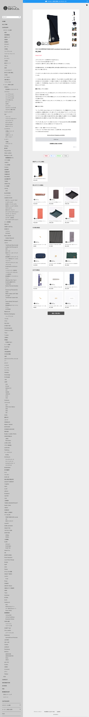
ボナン (5, 671)
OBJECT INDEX (8, 574)
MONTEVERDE (8, 555)
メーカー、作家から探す (8, 84)
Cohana (6, 167)
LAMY (5, 381)
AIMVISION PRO (9, 656)
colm (5, 498)
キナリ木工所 (7, 514)
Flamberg (6, 450)
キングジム (6, 370)
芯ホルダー (6, 44)
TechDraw (8, 284)
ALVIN (5, 541)
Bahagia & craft (8, 155)
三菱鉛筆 (6, 500)
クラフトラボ (7, 402)
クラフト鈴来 (7, 160)
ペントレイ (8, 133)
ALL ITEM (4, 24)
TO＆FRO (6, 484)
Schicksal (6, 595)
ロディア (6, 363)
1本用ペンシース (9, 135)
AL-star (7, 386)
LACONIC (6, 639)
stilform (6, 491)
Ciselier (6, 644)
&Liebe (6, 562)
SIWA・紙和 (7, 621)
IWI (5, 552)
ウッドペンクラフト (8, 112)
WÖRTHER (7, 532)
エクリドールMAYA (10, 217)
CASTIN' (6, 495)
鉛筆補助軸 (7, 34)
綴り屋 (5, 148)
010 (6, 412)
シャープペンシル (8, 51)
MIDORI (6, 349)
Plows (5, 581)
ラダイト (6, 242)
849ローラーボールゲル (11, 204)
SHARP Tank (7, 628)
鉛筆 (5, 32)
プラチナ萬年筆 (7, 445)
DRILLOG (6, 224)
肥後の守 (6, 417)
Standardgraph (8, 328)
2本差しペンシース (10, 131)
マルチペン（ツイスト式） (11, 107)
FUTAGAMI (7, 377)
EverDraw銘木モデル (10, 282)
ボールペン (6, 58)
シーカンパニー (7, 195)
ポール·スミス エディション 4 (12, 211)
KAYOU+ (6, 651)
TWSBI (6, 181)
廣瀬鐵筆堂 (7, 612)
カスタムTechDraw (10, 617)
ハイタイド (6, 365)
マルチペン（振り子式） (10, 109)
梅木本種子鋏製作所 (9, 479)
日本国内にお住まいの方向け (56, 143)
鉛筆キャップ (7, 37)
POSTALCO (7, 457)
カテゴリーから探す (7, 30)
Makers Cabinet (8, 424)
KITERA (6, 597)
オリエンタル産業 (8, 571)
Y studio (6, 335)
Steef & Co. (7, 550)
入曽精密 (6, 539)
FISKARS (6, 372)
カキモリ (6, 576)
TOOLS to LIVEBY (8, 330)
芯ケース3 (8, 251)
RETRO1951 (7, 426)
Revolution (8, 440)
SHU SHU (6, 323)
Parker (6, 569)
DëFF (5, 564)
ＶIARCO (6, 162)
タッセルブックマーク (10, 463)
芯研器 (6, 49)
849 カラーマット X (10, 209)
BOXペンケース (9, 126)
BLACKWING (7, 193)
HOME (3, 21)
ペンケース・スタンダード (11, 118)
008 (7, 408)
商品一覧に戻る (56, 313)
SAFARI (7, 392)
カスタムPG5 (8, 615)
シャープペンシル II (10, 96)
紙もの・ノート (7, 63)
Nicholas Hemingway (9, 313)
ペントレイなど (7, 82)
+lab (5, 379)
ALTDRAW (8, 309)
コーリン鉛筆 (7, 344)
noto (7, 397)
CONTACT (5, 679)
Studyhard (7, 635)
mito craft (6, 642)
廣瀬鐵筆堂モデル (10, 157)
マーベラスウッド (8, 452)
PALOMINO (7, 176)
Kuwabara (6, 493)
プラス (5, 321)
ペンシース (8, 116)
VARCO (6, 507)
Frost (7, 578)
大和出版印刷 (7, 351)
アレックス (6, 367)
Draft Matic (8, 546)
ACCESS (4, 685)
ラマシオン (6, 474)
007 (7, 404)
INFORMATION (6, 682)
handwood (7, 602)
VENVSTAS (7, 183)
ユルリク (6, 419)
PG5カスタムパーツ (10, 606)
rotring (6, 188)
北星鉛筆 (6, 169)
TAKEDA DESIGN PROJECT (11, 503)
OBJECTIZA (7, 528)
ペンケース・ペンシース (9, 53)
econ (7, 395)
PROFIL (7, 537)
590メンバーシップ (7, 694)
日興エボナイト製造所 (9, 588)
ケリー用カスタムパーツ (11, 608)
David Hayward (8, 557)
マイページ (5, 697)
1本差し (7, 141)
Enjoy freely (9, 610)
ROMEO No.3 (9, 342)
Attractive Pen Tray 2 (11, 280)
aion (7, 384)
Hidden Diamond (10, 238)
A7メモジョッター (9, 124)
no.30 (5, 488)
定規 (5, 67)
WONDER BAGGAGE (9, 429)
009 (7, 410)
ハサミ (5, 65)
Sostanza (6, 400)
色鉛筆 (6, 39)
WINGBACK (7, 422)
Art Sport (8, 233)
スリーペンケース (9, 461)
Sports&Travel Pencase (12, 637)
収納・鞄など (7, 79)
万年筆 (6, 60)
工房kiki (6, 337)
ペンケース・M (9, 625)
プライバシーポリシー (38, 711)
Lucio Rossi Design (9, 559)
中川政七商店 (7, 354)
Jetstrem (8, 394)
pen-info (6, 662)
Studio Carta (7, 505)
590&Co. (6, 87)
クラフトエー (7, 91)
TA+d (5, 332)
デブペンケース (9, 143)
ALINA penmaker (8, 525)
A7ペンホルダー (9, 122)
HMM (5, 590)
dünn (5, 566)
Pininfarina (7, 649)
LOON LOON (7, 442)
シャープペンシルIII (10, 98)
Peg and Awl (7, 150)
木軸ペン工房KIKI (8, 512)
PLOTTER (6, 347)
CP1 (6, 390)
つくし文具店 (7, 164)
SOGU (5, 415)
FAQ (3, 688)
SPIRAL (7, 535)
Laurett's (6, 523)
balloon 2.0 (8, 388)
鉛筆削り (6, 42)
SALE (4, 676)
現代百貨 (6, 431)
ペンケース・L (8, 623)
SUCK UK (6, 477)
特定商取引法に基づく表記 (49, 711)
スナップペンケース (10, 459)
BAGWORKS (7, 467)
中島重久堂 (7, 174)
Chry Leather (7, 630)
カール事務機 (7, 222)
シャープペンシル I (10, 94)
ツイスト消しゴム (9, 99)
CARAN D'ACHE (8, 197)
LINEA (7, 438)
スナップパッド (9, 465)
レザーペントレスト (10, 632)
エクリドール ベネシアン (11, 213)
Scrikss (6, 664)
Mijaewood (7, 311)
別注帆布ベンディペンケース (12, 89)
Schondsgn (7, 374)
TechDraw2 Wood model (12, 245)
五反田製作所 (7, 179)
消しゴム (6, 56)
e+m (5, 472)
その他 (5, 75)
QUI (5, 114)
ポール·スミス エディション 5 (12, 219)
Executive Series (10, 619)
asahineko (7, 447)
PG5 (7, 604)
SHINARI (6, 583)
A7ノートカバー (9, 137)
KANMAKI (6, 510)
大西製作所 (7, 171)
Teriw (5, 592)
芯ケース (6, 46)
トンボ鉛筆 (6, 186)
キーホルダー (7, 77)
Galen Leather (8, 153)
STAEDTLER (7, 325)
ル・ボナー (6, 139)
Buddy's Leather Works (10, 433)
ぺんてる (6, 318)
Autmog (6, 146)
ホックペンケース (9, 120)
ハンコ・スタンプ (7, 70)
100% (5, 486)
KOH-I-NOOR (7, 235)
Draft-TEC (8, 548)
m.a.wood (6, 669)
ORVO (7, 659)
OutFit (7, 103)
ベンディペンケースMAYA (11, 270)
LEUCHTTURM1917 (9, 481)
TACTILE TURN (8, 530)
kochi (5, 599)
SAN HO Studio (8, 585)
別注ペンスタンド (9, 521)
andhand (6, 647)
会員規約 (58, 711)
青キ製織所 (7, 470)
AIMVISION (8, 654)
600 (7, 190)
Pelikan (6, 674)
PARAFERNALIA (8, 436)
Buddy (7, 454)
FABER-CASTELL (8, 226)
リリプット (8, 231)
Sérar (7, 657)
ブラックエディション (10, 215)
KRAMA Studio (8, 240)
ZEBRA (6, 666)
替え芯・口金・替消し (9, 72)
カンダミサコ (7, 128)
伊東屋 (6, 339)
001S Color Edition (10, 406)
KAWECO (6, 229)
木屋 (5, 356)
